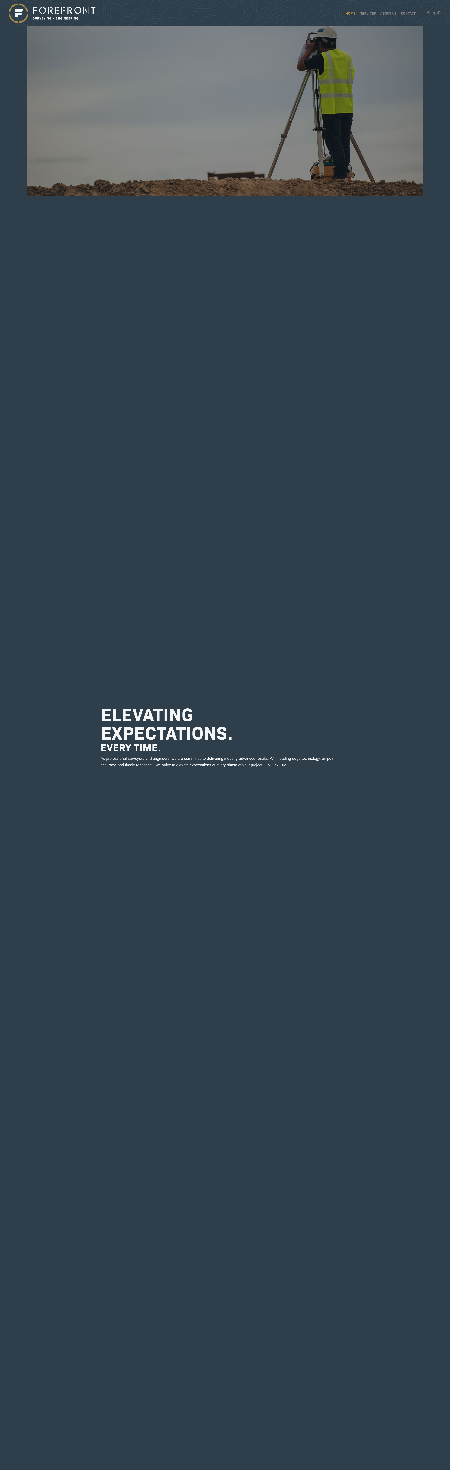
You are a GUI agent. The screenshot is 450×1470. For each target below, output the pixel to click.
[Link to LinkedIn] (433, 13)
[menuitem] (350, 13)
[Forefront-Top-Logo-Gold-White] (53, 13)
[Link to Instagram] (438, 13)
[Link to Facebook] (428, 13)
